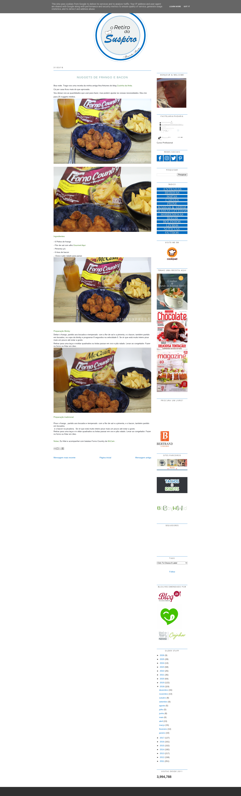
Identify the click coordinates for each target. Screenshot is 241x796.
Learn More (175, 6)
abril (161, 721)
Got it (187, 6)
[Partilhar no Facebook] (62, 448)
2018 (162, 686)
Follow (172, 572)
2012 (162, 757)
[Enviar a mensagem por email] (54, 448)
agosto (162, 705)
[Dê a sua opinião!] (57, 448)
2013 (162, 753)
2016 (162, 742)
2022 (162, 671)
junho (161, 713)
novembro (163, 694)
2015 (162, 745)
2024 (162, 663)
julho (161, 709)
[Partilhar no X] (60, 448)
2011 (162, 761)
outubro (162, 698)
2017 (162, 738)
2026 (162, 655)
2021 (162, 675)
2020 (162, 679)
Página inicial (105, 457)
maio (161, 717)
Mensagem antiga (143, 457)
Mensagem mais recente (64, 457)
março (162, 725)
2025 (162, 659)
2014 (162, 749)
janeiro (162, 733)
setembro (163, 702)
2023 (162, 667)
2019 (162, 682)
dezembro (163, 690)
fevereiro (163, 729)
